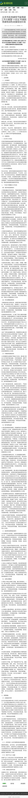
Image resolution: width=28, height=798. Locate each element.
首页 (9, 12)
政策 (13, 12)
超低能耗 (4, 786)
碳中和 (12, 783)
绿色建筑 (23, 783)
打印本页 (18, 25)
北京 (16, 12)
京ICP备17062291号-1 (13, 795)
